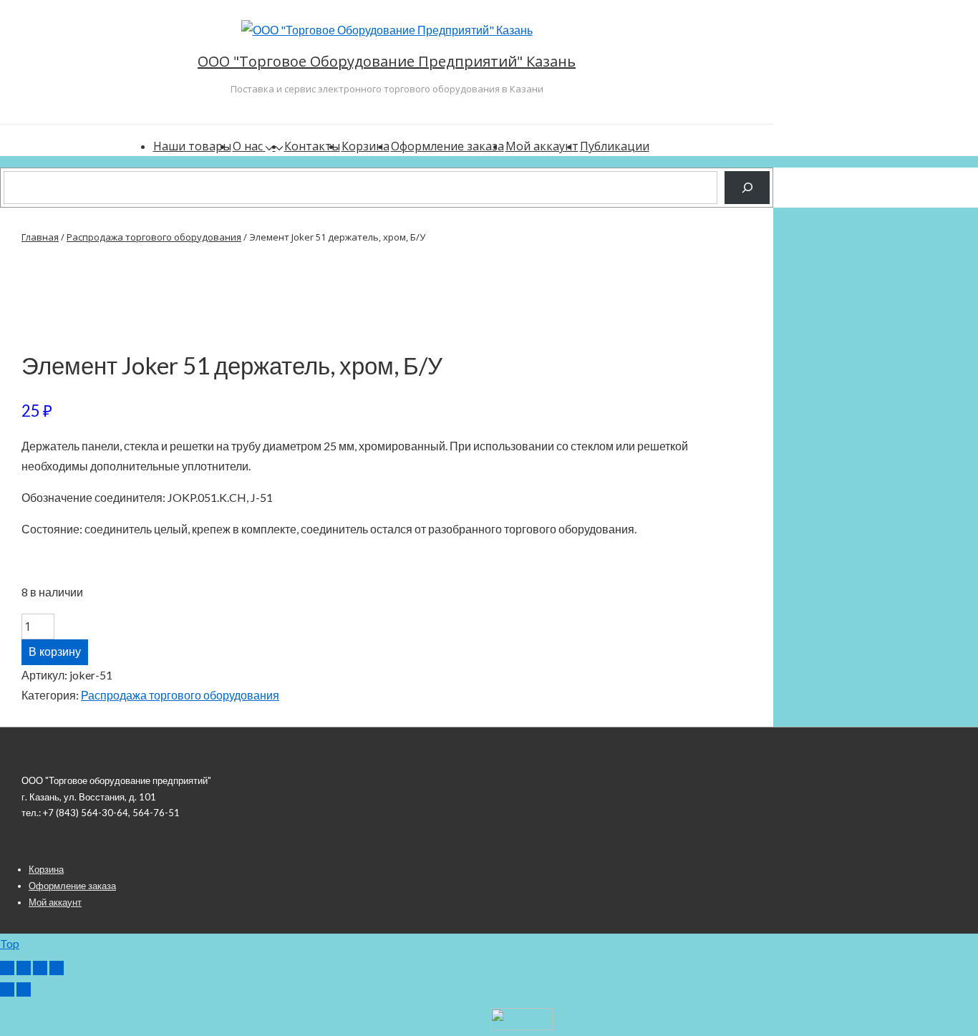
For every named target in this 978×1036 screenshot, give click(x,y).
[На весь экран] (23, 968)
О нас (248, 146)
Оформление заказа (447, 146)
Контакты (312, 146)
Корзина (365, 146)
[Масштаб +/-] (7, 968)
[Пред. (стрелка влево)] (7, 989)
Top (9, 943)
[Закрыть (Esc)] (56, 968)
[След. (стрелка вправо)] (23, 989)
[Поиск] (747, 187)
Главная (40, 237)
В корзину (55, 652)
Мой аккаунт (541, 146)
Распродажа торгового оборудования (154, 237)
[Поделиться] (40, 968)
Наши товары (192, 146)
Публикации (614, 146)
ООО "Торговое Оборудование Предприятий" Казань (387, 61)
